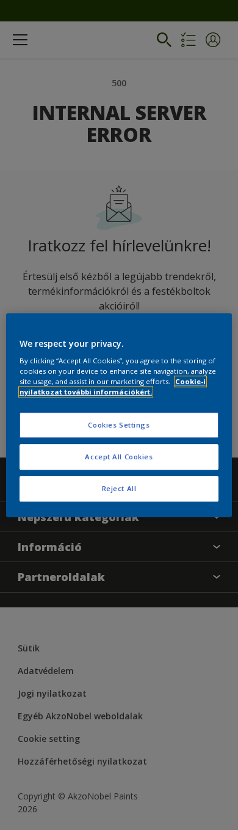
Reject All (119, 488)
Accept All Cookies (119, 456)
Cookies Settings (119, 425)
